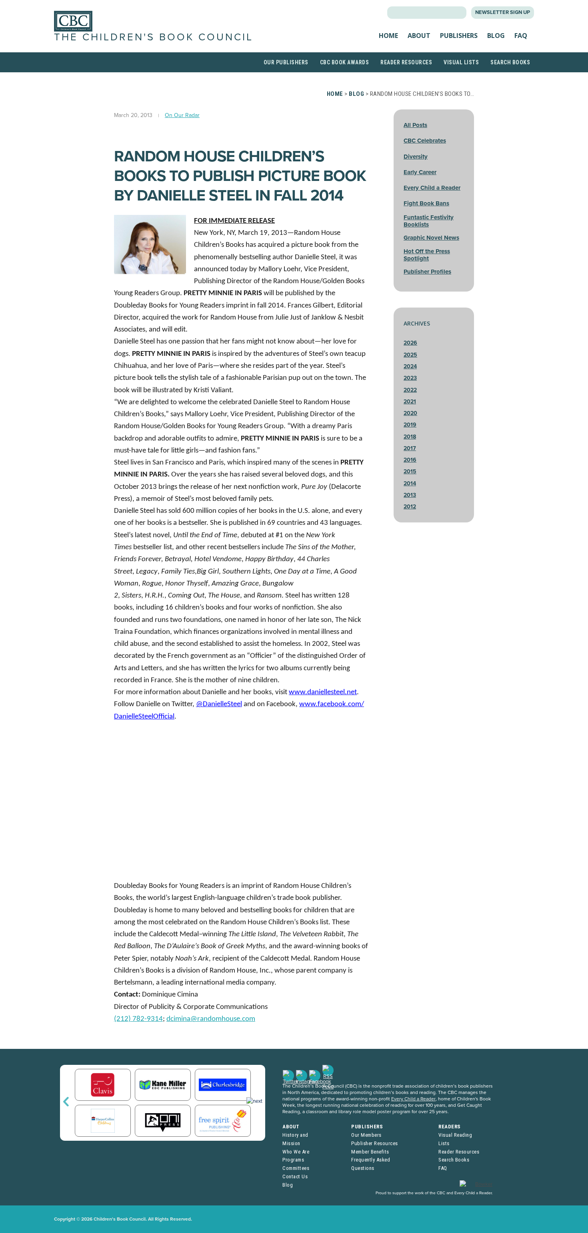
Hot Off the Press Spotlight (427, 255)
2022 (410, 390)
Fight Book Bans (426, 203)
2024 (410, 366)
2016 (410, 460)
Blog (496, 35)
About (419, 35)
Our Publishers (286, 62)
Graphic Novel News (431, 237)
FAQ (520, 35)
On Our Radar (182, 115)
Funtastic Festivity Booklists (429, 221)
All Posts (415, 125)
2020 (410, 413)
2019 (410, 424)
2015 (410, 471)
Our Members (366, 1135)
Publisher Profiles (427, 271)
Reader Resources (406, 62)
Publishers (459, 35)
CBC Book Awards (344, 62)
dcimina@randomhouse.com (210, 1019)
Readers (449, 1127)
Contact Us (295, 1176)
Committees (295, 1168)
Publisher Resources (374, 1143)
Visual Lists (461, 62)
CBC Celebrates (425, 140)
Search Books (510, 62)
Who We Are (295, 1152)
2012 (410, 506)
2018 (410, 436)
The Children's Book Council (153, 37)
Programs (293, 1160)
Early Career (420, 172)
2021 (410, 401)
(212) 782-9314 (138, 1019)
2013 (410, 495)
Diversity (416, 156)
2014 (410, 483)
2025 (410, 354)
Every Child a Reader (432, 187)
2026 (410, 343)
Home (388, 35)
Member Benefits (370, 1152)
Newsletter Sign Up (502, 12)
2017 (410, 448)
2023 (410, 378)
